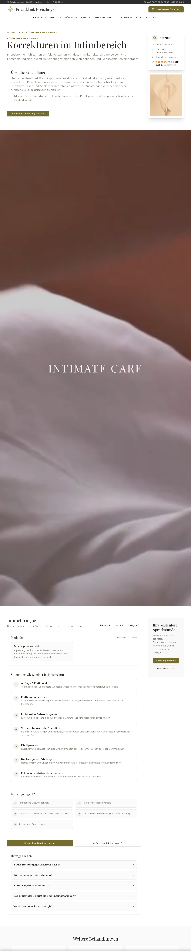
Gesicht (38, 17)
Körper (69, 17)
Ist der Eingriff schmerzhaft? (74, 885)
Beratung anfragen (166, 660)
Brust (54, 17)
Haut (84, 17)
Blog (139, 17)
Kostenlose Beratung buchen (28, 113)
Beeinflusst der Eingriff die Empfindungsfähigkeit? (74, 896)
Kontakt (152, 17)
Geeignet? (133, 625)
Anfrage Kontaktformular (106, 843)
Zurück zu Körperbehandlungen (33, 32)
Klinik (125, 17)
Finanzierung (103, 17)
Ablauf (119, 625)
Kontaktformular (165, 668)
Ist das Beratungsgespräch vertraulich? (74, 864)
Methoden (105, 625)
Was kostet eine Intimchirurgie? (74, 906)
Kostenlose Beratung (168, 9)
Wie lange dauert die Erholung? (74, 875)
